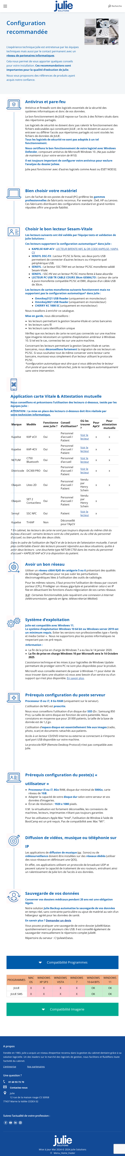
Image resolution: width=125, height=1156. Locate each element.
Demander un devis (58, 920)
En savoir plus (75, 678)
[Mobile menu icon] (5, 6)
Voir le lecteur (84, 436)
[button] (62, 962)
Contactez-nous (19, 1087)
